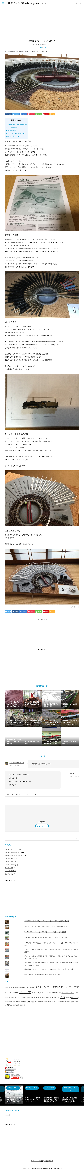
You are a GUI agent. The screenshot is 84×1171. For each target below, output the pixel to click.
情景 (62, 997)
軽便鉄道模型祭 (16, 1005)
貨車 (68, 1001)
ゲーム (16, 993)
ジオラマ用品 (9, 861)
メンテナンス (68, 992)
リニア (76, 993)
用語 (36, 1001)
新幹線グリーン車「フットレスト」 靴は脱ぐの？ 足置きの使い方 (46, 921)
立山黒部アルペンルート (50, 1001)
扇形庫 (68, 998)
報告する (76, 607)
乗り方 (8, 997)
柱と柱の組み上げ (12, 136)
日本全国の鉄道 (10, 865)
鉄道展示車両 (9, 868)
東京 (8, 1001)
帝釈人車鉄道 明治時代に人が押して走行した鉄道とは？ (43, 975)
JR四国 (19, 987)
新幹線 (74, 997)
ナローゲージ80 (55, 993)
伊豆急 (21, 997)
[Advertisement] (42, 21)
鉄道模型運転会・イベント (13, 852)
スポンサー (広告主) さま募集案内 (42, 1161)
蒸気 (59, 1001)
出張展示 (31, 997)
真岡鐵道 (40, 1001)
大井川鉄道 (45, 998)
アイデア (74, 987)
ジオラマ (25, 992)
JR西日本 (24, 987)
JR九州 (15, 987)
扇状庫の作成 (11, 130)
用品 (32, 1001)
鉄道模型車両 (9, 858)
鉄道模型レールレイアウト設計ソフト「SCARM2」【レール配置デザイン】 (48, 969)
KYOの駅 (29, 987)
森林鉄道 (12, 1001)
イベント (9, 992)
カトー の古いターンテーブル (16, 124)
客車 (51, 998)
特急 (28, 1002)
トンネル (45, 993)
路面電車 (74, 1001)
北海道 (38, 997)
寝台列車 (57, 998)
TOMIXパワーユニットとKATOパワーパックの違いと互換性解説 (45, 932)
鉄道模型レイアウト (46, 44)
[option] (14, 1095)
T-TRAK (66, 987)
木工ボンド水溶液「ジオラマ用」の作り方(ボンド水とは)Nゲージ (45, 926)
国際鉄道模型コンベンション (14, 855)
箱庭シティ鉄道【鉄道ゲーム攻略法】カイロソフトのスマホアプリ (46, 937)
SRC (33, 987)
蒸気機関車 (64, 1001)
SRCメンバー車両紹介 (49, 987)
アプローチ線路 (12, 127)
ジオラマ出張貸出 (10, 871)
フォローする (43, 826)
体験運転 (25, 997)
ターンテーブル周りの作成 (15, 133)
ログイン (79, 3)
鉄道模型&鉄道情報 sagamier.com (27, 3)
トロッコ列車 (36, 993)
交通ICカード (15, 998)
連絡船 (23, 1005)
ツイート (7, 1115)
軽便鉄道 (8, 1005)
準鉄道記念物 (20, 1002)
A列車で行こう (8, 987)
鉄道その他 (8, 874)
